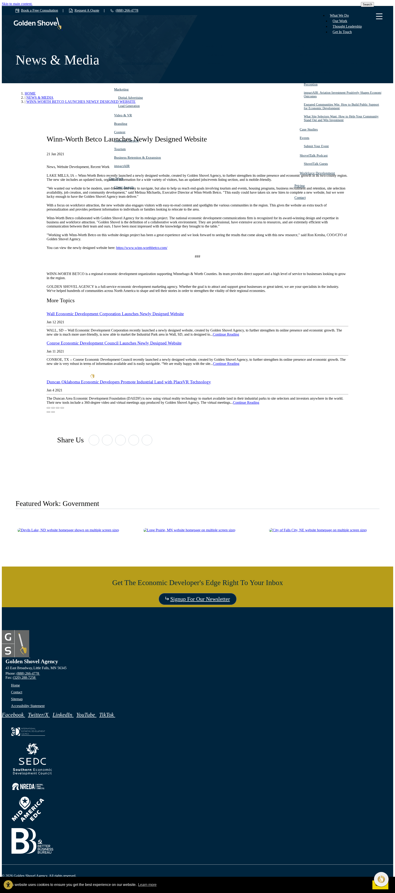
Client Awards (124, 187)
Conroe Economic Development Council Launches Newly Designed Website (114, 343)
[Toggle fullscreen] (57, 408)
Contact (300, 198)
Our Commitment (33, 72)
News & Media (213, 46)
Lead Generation (129, 106)
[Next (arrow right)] (53, 412)
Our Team (28, 55)
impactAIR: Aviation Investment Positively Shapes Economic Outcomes (343, 94)
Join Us (26, 80)
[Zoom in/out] (62, 408)
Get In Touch (342, 32)
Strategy (120, 55)
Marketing (121, 89)
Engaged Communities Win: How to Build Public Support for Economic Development (341, 106)
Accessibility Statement (28, 706)
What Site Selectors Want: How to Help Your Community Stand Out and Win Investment (341, 118)
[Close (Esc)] (48, 408)
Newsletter (214, 63)
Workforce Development (317, 173)
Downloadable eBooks (316, 72)
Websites (120, 81)
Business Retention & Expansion (137, 157)
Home (15, 685)
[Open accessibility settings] (8, 884)
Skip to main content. (17, 4)
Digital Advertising (130, 97)
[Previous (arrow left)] (48, 412)
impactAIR (122, 166)
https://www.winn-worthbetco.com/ (141, 248)
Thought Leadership (347, 26)
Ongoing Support (126, 140)
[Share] (53, 408)
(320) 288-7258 (24, 677)
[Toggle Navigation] (379, 16)
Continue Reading (226, 334)
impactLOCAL (124, 72)
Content (119, 132)
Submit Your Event (316, 146)
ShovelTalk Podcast (314, 155)
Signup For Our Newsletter (200, 599)
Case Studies (309, 129)
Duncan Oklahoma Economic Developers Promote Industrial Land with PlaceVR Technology (129, 382)
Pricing (299, 186)
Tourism (120, 149)
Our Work (340, 21)
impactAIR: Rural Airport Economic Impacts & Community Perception (343, 82)
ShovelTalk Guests (316, 164)
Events (304, 138)
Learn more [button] (147, 885)
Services (115, 46)
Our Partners (30, 63)
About (20, 46)
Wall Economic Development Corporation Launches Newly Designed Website (115, 313)
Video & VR (123, 115)
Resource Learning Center (313, 46)
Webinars (306, 55)
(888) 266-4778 (28, 673)
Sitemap (17, 699)
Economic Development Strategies (140, 63)
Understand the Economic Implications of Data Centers (339, 63)
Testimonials (216, 55)
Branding (120, 124)
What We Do (339, 15)
